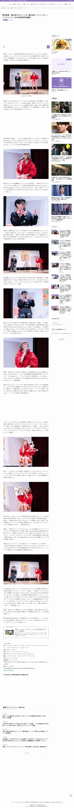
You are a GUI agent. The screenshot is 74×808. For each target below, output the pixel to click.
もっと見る (26, 753)
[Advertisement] (26, 33)
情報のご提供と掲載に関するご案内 (46, 802)
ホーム (14, 802)
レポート (5, 19)
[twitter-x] (71, 1)
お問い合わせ (58, 802)
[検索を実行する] (48, 46)
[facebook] (69, 1)
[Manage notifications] (71, 795)
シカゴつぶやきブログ (57, 324)
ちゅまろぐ (55, 322)
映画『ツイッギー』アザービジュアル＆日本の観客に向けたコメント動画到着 (30, 630)
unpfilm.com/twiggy (8, 670)
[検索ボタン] (70, 4)
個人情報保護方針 (34, 802)
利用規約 (27, 802)
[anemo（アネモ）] (3, 4)
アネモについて (20, 802)
